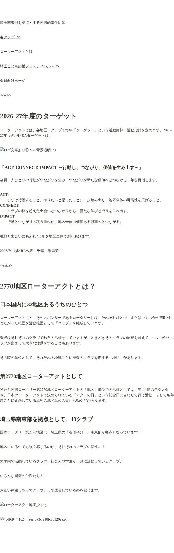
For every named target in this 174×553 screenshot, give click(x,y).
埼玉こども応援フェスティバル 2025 (29, 66)
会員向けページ (12, 81)
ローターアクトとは (16, 52)
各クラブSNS (10, 37)
